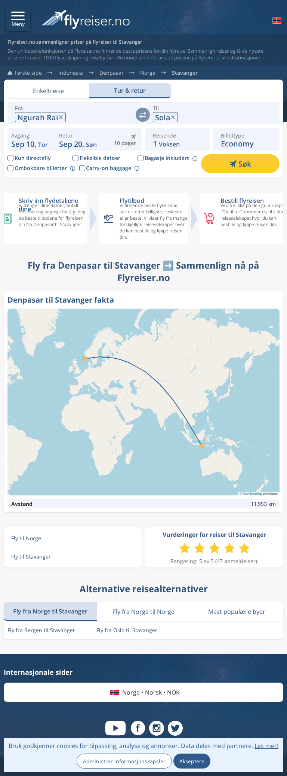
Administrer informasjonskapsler (124, 761)
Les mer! (266, 746)
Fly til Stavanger (31, 556)
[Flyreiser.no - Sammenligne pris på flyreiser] (85, 20)
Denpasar (111, 73)
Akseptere (191, 761)
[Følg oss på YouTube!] (115, 728)
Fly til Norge (26, 538)
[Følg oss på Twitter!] (175, 728)
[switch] (143, 115)
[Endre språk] (276, 20)
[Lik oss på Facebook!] (137, 728)
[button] (18, 18)
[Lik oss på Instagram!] (156, 728)
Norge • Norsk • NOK (151, 692)
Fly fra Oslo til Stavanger (126, 630)
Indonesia (70, 73)
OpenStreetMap (252, 493)
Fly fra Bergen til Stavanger (41, 630)
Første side (28, 73)
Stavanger (185, 73)
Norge (147, 73)
